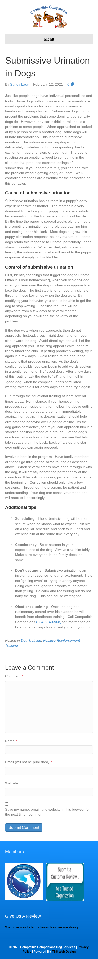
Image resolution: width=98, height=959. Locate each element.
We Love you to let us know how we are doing (41, 927)
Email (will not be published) (28, 762)
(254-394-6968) (48, 622)
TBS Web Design (64, 951)
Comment (14, 676)
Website (11, 783)
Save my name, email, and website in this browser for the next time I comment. (47, 811)
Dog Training (31, 640)
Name (11, 741)
